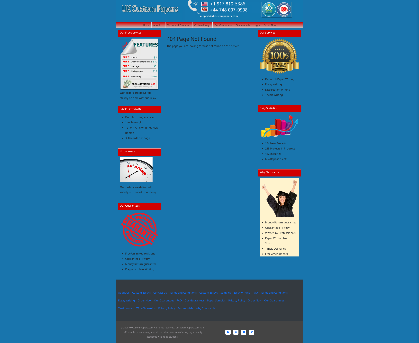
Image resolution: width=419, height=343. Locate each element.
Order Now (270, 25)
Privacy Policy (236, 300)
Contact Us (160, 292)
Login (257, 25)
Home (146, 25)
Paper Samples (216, 300)
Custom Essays (202, 25)
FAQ (255, 292)
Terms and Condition (178, 25)
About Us (158, 25)
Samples (225, 292)
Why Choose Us (146, 308)
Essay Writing (242, 292)
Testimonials (243, 25)
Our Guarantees (223, 25)
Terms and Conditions (183, 292)
